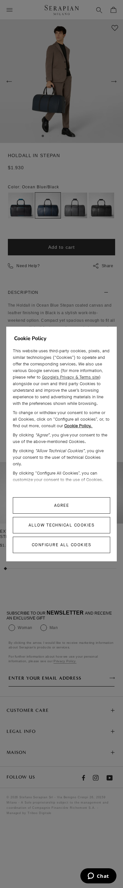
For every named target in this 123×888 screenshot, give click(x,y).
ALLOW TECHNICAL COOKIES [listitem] (62, 525)
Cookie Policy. (78, 426)
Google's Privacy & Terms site (70, 377)
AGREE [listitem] (61, 505)
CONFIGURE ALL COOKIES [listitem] (62, 545)
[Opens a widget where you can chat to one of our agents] (98, 876)
